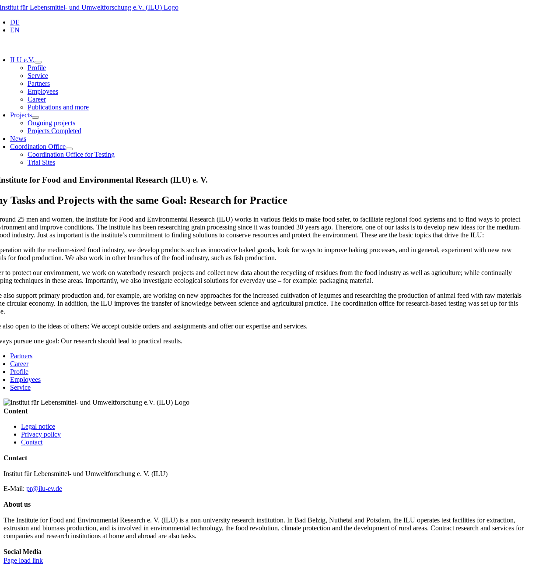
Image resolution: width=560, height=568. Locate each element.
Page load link (23, 560)
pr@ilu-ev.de (44, 488)
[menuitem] (15, 22)
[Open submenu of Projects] (35, 117)
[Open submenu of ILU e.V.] (38, 62)
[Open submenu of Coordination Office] (69, 149)
